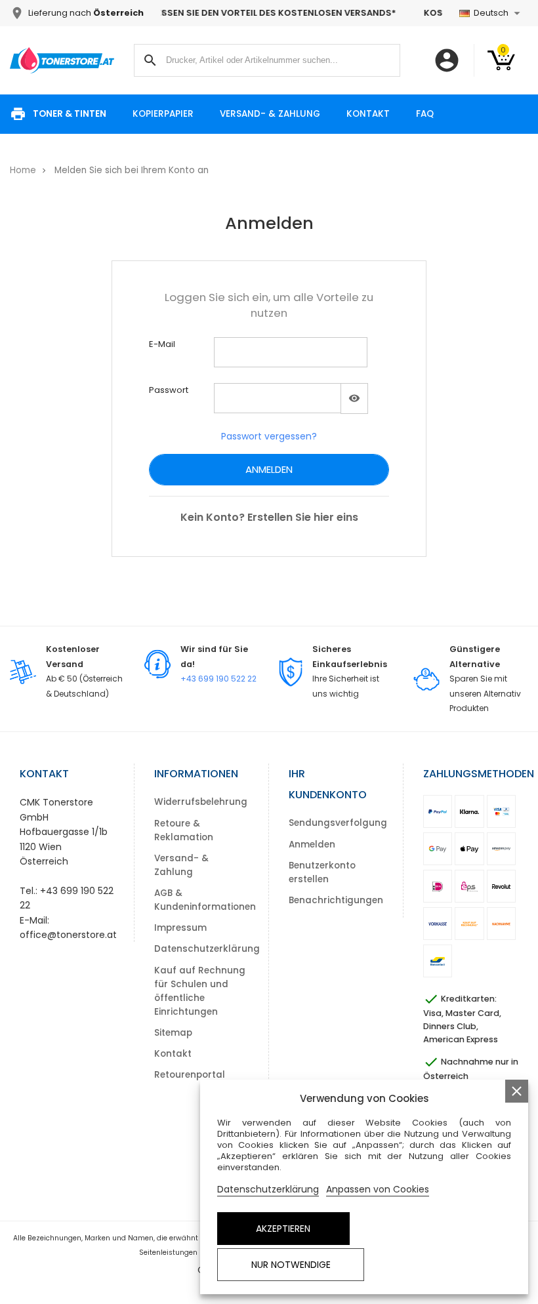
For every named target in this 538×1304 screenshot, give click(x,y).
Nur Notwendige (291, 1264)
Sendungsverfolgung (338, 823)
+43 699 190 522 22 (218, 678)
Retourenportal (189, 1075)
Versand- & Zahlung (270, 114)
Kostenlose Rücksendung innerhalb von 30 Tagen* (351, 13)
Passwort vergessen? (269, 436)
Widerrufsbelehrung (200, 802)
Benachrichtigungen (336, 900)
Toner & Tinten (69, 114)
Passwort (168, 390)
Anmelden (269, 469)
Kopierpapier (163, 114)
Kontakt (368, 114)
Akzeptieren (283, 1228)
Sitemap (173, 1033)
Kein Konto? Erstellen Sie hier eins (269, 517)
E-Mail (162, 344)
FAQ (425, 114)
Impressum (180, 928)
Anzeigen (354, 398)
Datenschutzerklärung (207, 949)
